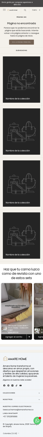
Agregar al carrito (13, 336)
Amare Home (19, 424)
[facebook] (4, 385)
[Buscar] (25, 10)
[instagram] (12, 385)
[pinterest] (8, 385)
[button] (4, 10)
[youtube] (20, 385)
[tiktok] (16, 385)
